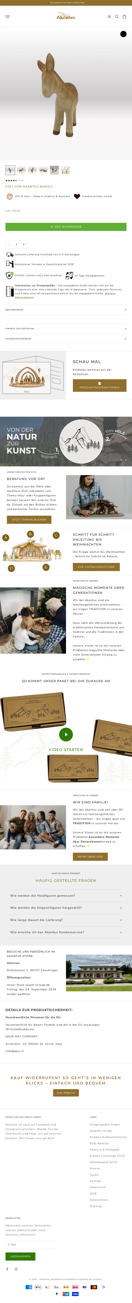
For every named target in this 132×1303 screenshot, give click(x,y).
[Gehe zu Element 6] (65, 170)
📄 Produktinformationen (100, 385)
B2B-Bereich (99, 1143)
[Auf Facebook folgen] (7, 1269)
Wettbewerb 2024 (103, 1162)
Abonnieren (20, 1256)
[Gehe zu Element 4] (43, 170)
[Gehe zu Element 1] (10, 170)
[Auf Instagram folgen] (16, 1269)
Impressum (98, 1187)
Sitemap (96, 1206)
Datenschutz (99, 1200)
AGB (93, 1194)
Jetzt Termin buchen (29, 519)
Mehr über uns (90, 856)
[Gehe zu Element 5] (54, 170)
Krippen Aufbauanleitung (108, 1137)
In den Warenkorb (66, 227)
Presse (95, 1168)
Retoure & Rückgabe (105, 1150)
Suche (94, 1175)
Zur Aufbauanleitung (96, 567)
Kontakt (95, 1181)
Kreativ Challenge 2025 (107, 1156)
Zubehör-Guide (101, 1131)
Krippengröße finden (105, 1125)
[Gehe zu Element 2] (21, 170)
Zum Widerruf (66, 1092)
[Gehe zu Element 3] (32, 170)
